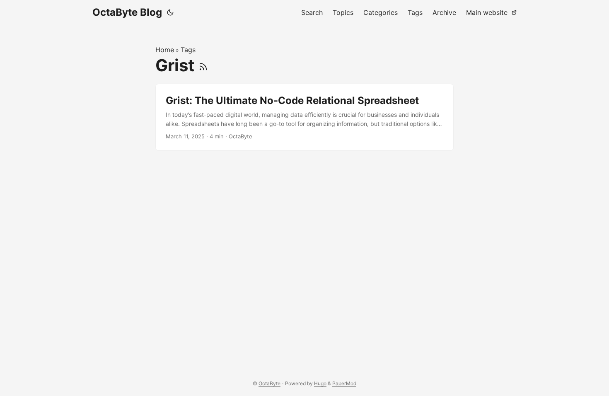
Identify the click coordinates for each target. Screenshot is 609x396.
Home (164, 50)
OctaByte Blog (127, 12)
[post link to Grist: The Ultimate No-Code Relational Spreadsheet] (304, 117)
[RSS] (203, 65)
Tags (188, 50)
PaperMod (344, 383)
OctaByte (269, 383)
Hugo (320, 383)
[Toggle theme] (170, 12)
